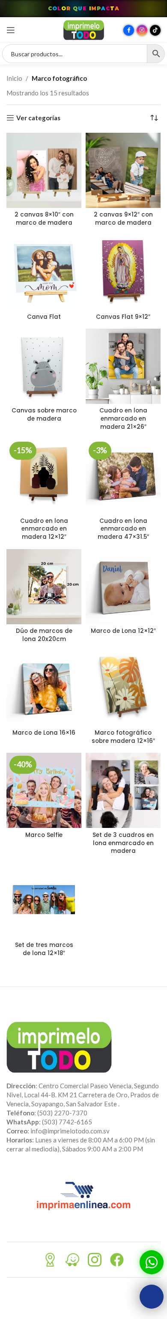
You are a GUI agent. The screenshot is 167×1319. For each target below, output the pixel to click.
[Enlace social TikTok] (155, 30)
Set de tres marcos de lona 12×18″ (44, 949)
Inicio (14, 78)
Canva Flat (44, 317)
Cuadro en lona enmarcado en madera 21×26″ (123, 418)
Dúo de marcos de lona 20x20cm (44, 635)
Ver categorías (38, 118)
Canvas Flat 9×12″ (123, 317)
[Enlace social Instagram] (142, 30)
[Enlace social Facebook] (128, 30)
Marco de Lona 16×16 (43, 733)
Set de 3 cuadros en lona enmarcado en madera (123, 843)
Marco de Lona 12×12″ (123, 631)
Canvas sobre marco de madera (44, 414)
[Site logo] (83, 29)
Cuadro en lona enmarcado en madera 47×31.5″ (123, 529)
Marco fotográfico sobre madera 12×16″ (123, 737)
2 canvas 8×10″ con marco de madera (44, 219)
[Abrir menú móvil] (10, 30)
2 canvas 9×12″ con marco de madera (123, 219)
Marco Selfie (44, 835)
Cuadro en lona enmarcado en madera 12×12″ (44, 529)
